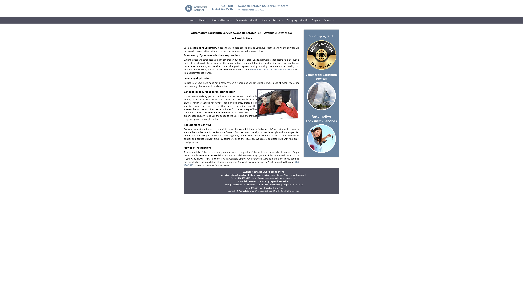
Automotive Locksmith (272, 20)
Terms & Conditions (253, 188)
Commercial (249, 185)
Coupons (316, 20)
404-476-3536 (222, 9)
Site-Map (279, 188)
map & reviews (298, 175)
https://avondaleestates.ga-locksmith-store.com (274, 178)
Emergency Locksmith (297, 20)
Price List (268, 188)
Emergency (275, 185)
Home (192, 20)
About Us (203, 20)
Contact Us (329, 20)
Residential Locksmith (222, 20)
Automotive (262, 185)
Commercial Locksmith (247, 20)
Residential (237, 185)
